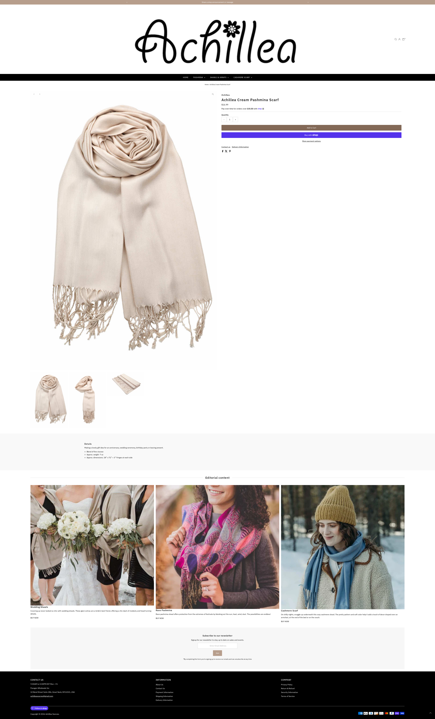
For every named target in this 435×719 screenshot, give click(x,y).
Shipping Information (164, 696)
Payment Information (164, 692)
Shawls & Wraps (218, 77)
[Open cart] (403, 39)
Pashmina (198, 77)
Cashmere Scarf (242, 77)
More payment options (311, 141)
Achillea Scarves (52, 714)
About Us (159, 684)
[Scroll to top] (430, 713)
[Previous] (34, 94)
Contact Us (160, 688)
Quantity (224, 115)
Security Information (289, 692)
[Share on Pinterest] (230, 152)
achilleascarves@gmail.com (41, 696)
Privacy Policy (286, 684)
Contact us (225, 147)
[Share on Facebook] (223, 152)
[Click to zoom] (212, 94)
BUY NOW (34, 618)
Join (217, 653)
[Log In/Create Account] (399, 39)
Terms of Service (288, 696)
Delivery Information (240, 147)
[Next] (39, 94)
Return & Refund (288, 688)
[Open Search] (396, 39)
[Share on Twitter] (226, 152)
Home (185, 77)
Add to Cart (311, 128)
